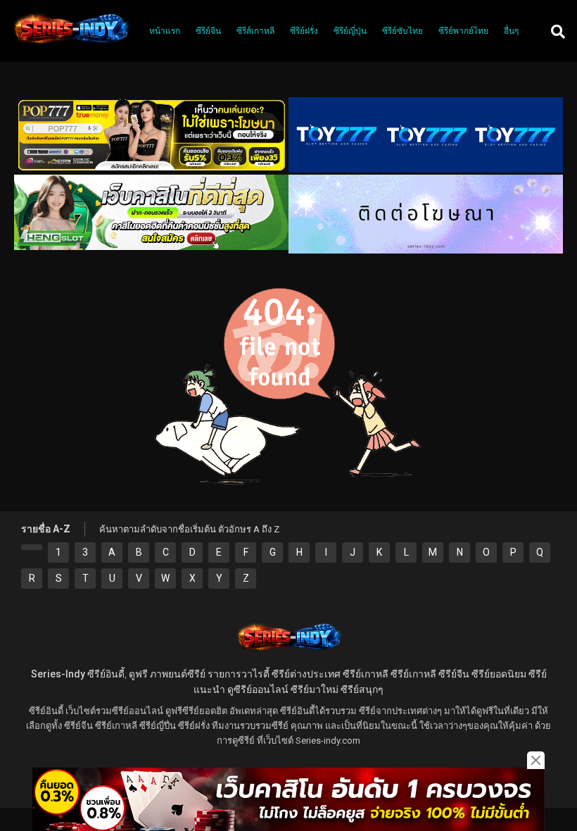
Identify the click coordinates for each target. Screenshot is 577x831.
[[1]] (31, 547)
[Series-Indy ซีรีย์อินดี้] (71, 44)
